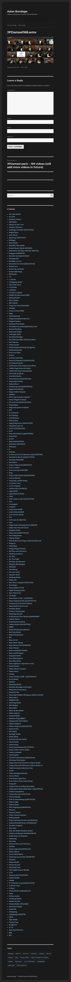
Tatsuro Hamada (15, 752)
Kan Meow (13, 462)
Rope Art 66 (13, 640)
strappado (41, 961)
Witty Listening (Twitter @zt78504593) (23, 820)
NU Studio (12, 596)
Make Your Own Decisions (19, 528)
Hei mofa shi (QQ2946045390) (20, 402)
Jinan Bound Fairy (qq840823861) (21, 434)
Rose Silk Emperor (16, 658)
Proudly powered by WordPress (27, 976)
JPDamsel (12, 447)
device (48, 953)
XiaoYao (12, 846)
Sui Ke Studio (14, 742)
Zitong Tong (13, 922)
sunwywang (13, 744)
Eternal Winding (15, 329)
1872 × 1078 (24, 67)
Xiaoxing (12, 841)
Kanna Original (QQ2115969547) (20, 465)
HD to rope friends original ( (19, 397)
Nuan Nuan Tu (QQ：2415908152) (21, 598)
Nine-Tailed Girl (15, 593)
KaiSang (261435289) (16, 460)
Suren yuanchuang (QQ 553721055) (21, 747)
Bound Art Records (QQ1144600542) (22, 264)
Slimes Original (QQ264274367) (20, 726)
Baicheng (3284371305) (17, 238)
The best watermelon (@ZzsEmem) (22, 758)
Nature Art (13, 580)
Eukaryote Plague (15, 332)
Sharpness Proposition (17, 690)
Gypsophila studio (16, 381)
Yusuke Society (14, 901)
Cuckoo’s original (15, 292)
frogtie (10, 957)
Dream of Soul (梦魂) (16, 311)
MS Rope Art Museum (17, 562)
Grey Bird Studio (15, 376)
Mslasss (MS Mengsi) (17, 564)
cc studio (12, 279)
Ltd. (10, 517)
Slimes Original (15, 724)
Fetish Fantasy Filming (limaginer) (22, 347)
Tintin (11, 771)
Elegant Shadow (15, 321)
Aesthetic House (15, 219)
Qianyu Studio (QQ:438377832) (20, 624)
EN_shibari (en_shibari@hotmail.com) (23, 326)
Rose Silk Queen (15, 661)
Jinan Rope (13, 436)
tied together (22, 965)
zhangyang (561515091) (17, 914)
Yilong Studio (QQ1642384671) (20, 891)
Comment (11, 90)
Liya (10, 501)
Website (10, 136)
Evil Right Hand (15, 334)
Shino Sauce (13, 697)
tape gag (11, 965)
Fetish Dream (14, 345)
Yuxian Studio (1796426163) (18, 904)
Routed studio (14, 666)
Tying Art (12, 784)
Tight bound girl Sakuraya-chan (21, 768)
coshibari (12, 290)
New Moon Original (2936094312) (21, 582)
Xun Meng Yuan (14, 867)
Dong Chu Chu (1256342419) (19, 306)
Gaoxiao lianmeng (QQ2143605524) (21, 360)
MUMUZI (12, 567)
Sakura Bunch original (17, 669)
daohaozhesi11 (14, 298)
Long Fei (12, 507)
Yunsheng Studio (15, 899)
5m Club (12, 217)
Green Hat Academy (16, 373)
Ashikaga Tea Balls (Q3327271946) (21, 230)
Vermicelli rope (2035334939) (19, 794)
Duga (11, 313)
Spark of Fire (14, 729)
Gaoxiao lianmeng (16, 358)
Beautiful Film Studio (17, 245)
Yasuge (11, 880)
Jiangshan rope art (16, 426)
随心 (10, 935)
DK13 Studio (13, 303)
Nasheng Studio (15, 577)
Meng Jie (12, 543)
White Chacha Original (17, 815)
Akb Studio (13, 222)
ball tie (18, 953)
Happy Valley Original (17, 392)
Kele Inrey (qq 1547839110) (18, 470)
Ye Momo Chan (14, 886)
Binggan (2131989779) (17, 253)
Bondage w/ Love (15, 261)
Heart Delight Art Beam (17, 400)
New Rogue (13, 585)
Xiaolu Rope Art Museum (18, 836)
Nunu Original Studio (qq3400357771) (22, 601)
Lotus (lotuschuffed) (16, 512)
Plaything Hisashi (15, 614)
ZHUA (11, 917)
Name (9, 118)
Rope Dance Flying (16, 643)
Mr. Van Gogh (14, 559)
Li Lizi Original (14, 486)
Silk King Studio (15, 703)
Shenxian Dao (14, 692)
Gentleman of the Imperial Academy (22, 366)
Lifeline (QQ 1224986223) (18, 488)
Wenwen (12, 810)
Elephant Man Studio (16, 324)
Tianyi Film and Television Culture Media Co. (26, 765)
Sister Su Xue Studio (16, 710)
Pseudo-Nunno (14, 619)
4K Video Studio (15, 214)
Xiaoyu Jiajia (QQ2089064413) (20, 849)
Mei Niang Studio (15, 535)
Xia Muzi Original (15, 825)
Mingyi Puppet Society (17, 549)
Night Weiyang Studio (17, 590)
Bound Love (13, 266)
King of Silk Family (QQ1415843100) (22, 475)
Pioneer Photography (17, 611)
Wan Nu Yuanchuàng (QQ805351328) (22, 799)
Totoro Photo (14, 776)
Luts (10, 522)
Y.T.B (10, 872)
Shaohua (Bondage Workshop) (20, 687)
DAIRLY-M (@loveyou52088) (19, 295)
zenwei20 (12, 909)
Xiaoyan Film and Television (19, 844)
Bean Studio (13, 243)
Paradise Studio (15, 609)
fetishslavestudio (15, 350)
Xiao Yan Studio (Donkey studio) (21, 831)
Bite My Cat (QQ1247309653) (19, 256)
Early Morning (14, 316)
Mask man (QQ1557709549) (19, 533)
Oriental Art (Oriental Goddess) (20, 603)
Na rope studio (14, 572)
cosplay (41, 953)
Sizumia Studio (14, 716)
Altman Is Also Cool (16, 225)
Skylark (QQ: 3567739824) (18, 721)
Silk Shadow (13, 705)
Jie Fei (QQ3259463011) (17, 428)
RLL (10, 637)
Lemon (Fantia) (14, 478)
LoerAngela (13, 504)
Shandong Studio (15, 684)
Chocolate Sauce (15, 285)
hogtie (10, 961)
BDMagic (12, 240)
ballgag (10, 953)
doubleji (12, 308)
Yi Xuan (12, 888)
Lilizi (11, 496)
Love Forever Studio (16, 515)
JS (9, 449)
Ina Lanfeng (13, 415)
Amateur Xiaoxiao (15, 227)
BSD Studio (13, 274)
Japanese (18, 961)
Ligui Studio (13, 491)
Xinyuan (12, 859)
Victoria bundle (14, 797)
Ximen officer (14, 852)
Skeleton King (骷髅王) (17, 718)
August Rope (13, 232)
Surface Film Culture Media (19, 750)
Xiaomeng (13, 839)
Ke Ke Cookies (14, 468)
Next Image (21, 25)
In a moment (13, 413)
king (10, 473)
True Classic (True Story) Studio (21, 781)
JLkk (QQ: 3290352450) (17, 444)
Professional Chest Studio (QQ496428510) (24, 616)
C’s (10, 277)
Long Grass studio (16, 509)
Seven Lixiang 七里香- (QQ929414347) (22, 677)
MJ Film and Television (17, 551)
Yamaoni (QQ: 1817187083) (18, 875)
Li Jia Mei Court (15, 483)
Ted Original (13, 755)
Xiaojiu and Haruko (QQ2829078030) (22, 833)
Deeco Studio (14, 300)
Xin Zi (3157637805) (16, 854)
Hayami (12, 394)
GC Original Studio (16, 363)
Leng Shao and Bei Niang (18, 481)
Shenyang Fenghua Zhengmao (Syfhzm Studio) (26, 695)
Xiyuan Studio (14, 862)
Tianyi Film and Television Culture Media (24, 763)
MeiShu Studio (14, 538)
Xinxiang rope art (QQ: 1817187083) (22, 857)
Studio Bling (13, 737)
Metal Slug (13, 546)
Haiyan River (14, 384)
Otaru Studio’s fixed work (18, 606)
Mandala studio (15, 530)
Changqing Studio (15, 282)
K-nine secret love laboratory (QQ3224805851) (26, 454)
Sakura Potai (13, 671)
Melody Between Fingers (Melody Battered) (25, 541)
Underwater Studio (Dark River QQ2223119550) (26, 789)
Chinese (34, 953)
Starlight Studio (15, 734)
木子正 (11, 927)
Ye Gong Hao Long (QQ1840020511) (21, 883)
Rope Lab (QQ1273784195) (18, 650)
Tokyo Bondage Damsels (18, 773)
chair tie (26, 953)
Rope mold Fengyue (16, 653)
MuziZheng (13, 569)
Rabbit (11, 627)
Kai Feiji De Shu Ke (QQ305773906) (21, 457)
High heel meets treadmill (19, 407)
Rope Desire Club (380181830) (20, 645)
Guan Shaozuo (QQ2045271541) (20, 379)
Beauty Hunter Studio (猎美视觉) (20, 248)
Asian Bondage (17, 11)
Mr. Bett (12, 556)
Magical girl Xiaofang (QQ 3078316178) (23, 525)
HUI (10, 410)
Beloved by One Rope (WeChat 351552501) (24, 251)
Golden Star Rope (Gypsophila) (20, 371)
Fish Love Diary (15, 353)
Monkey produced (16, 554)
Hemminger (13, 405)
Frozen (11, 355)
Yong (11, 893)
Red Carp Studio (15, 632)
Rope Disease (14, 648)
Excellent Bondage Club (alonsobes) (22, 339)
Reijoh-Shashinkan (16, 635)
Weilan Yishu (14, 805)
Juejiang (12, 452)
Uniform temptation (16, 791)
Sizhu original (14, 713)
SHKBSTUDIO (14, 700)
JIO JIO (11, 439)
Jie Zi (11, 431)
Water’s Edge (13, 802)
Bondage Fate (14, 258)
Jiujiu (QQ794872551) (16, 441)
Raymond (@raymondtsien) (19, 629)
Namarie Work (14, 575)
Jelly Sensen (13, 420)
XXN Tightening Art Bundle (19, 870)
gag (16, 957)
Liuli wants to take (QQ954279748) (21, 499)
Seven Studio (13, 679)
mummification (29, 961)
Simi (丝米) (13, 708)
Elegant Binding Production (19, 319)
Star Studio (13, 731)
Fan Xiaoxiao (14, 342)
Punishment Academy (17, 622)
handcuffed (24, 957)
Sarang (11, 674)
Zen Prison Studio (15, 906)
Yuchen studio (14, 896)
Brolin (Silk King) (15, 272)
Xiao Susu (12, 828)
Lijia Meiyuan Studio (16, 494)
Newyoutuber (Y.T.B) (16, 588)
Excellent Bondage (16, 337)
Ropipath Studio (15, 656)
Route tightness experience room (21, 663)
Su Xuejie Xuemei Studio (18, 739)
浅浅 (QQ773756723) (16, 930)
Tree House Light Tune (17, 778)
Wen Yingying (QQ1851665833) (20, 807)
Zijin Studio (13, 920)
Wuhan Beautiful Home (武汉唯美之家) (23, 823)
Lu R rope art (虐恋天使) (17, 520)
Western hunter (15, 812)
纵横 (10, 933)
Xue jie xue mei (14, 865)
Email (9, 127)
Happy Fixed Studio (16, 389)
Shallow (12, 682)
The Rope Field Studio (17, 760)
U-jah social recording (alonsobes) (22, 786)
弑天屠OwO (13, 925)
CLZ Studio (13, 287)
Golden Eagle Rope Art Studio (20, 368)
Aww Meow (13, 235)
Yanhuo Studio (14, 878)
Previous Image (11, 25)
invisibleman (14, 418)
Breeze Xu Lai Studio (16, 269)
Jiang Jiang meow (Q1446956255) (21, 423)
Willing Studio (14, 818)
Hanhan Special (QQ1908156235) (20, 387)
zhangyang (13, 912)
